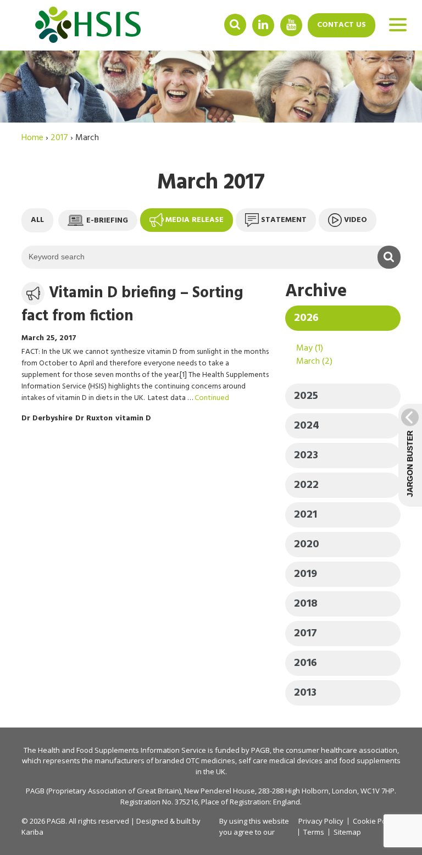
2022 (306, 485)
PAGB (260, 750)
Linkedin (263, 24)
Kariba (32, 832)
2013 (305, 693)
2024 (306, 426)
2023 (306, 455)
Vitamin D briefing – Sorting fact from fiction (132, 305)
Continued (212, 398)
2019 (305, 574)
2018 (306, 604)
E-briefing (107, 220)
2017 (305, 633)
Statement (284, 220)
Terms (313, 832)
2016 (305, 663)
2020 (306, 544)
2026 (306, 318)
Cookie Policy (375, 821)
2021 (305, 515)
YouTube (291, 24)
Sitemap (347, 832)
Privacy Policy (320, 821)
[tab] (343, 318)
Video (355, 220)
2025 (306, 396)
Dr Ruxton (94, 418)
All (37, 220)
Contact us (341, 25)
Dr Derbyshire (47, 418)
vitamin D (133, 418)
